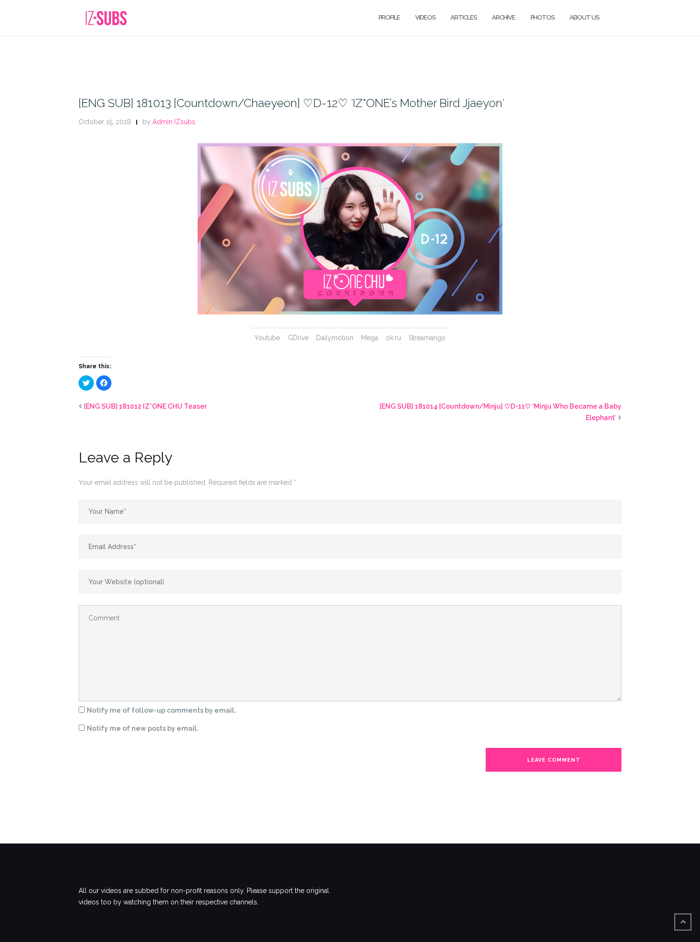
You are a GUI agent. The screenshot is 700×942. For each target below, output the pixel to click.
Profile (389, 17)
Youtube (267, 338)
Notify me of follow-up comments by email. (161, 710)
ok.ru (393, 338)
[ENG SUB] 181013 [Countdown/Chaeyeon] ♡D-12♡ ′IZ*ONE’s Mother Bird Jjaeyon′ (291, 103)
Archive (503, 17)
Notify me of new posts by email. (143, 728)
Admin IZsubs (173, 122)
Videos (425, 17)
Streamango (427, 338)
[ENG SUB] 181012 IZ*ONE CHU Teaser (145, 406)
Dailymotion (334, 338)
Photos (542, 17)
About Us (584, 17)
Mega (369, 338)
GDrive (298, 338)
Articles (463, 17)
